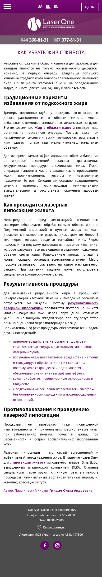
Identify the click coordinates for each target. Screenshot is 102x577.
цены (90, 7)
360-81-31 (35, 40)
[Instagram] (57, 545)
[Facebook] (44, 545)
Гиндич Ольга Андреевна (71, 490)
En (56, 6)
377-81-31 (67, 40)
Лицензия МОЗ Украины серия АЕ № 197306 (51, 534)
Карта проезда (54, 527)
